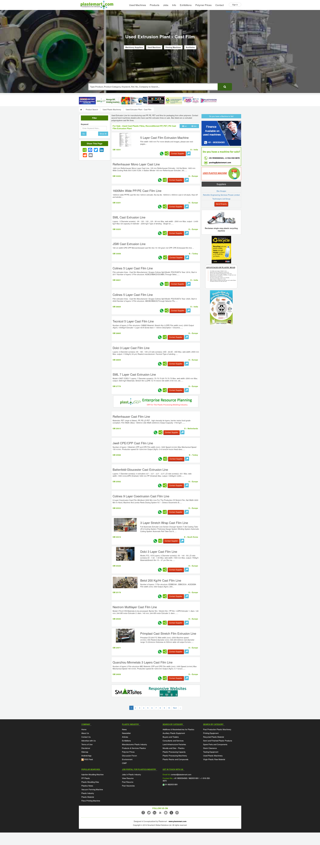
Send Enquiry (221, 204)
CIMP (124, 763)
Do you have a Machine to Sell (221, 116)
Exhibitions (186, 5)
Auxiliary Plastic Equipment (174, 733)
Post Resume (127, 782)
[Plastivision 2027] (208, 100)
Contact (219, 5)
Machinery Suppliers (134, 47)
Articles (125, 737)
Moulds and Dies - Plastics (173, 748)
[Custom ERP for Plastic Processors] (113, 100)
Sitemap (84, 752)
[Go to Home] (81, 109)
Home (83, 729)
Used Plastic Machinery (112, 109)
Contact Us (86, 737)
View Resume (128, 778)
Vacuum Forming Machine (92, 789)
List (185, 126)
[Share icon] (85, 150)
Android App (86, 755)
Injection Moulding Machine (92, 774)
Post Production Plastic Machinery (217, 729)
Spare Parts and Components (215, 744)
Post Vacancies (128, 785)
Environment (127, 759)
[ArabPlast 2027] (138, 100)
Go (83, 133)
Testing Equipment (210, 752)
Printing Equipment (210, 733)
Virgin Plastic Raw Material (214, 759)
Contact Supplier (177, 153)
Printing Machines (173, 47)
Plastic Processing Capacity (174, 752)
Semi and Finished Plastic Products (217, 740)
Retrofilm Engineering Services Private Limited (221, 195)
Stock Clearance (210, 748)
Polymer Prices (203, 5)
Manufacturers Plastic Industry (134, 744)
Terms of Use (86, 744)
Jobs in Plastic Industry (131, 774)
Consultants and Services (173, 740)
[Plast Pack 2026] (191, 100)
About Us (85, 733)
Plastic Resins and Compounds (175, 759)
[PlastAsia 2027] (87, 100)
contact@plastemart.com (180, 774)
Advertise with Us (88, 740)
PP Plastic (85, 778)
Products (154, 5)
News (124, 729)
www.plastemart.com (177, 821)
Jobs (165, 5)
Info (174, 5)
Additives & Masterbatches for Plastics (178, 729)
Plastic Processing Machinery (175, 755)
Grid (194, 126)
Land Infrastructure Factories (174, 744)
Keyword (84, 124)
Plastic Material (87, 797)
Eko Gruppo (221, 191)
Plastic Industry (87, 793)
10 (169, 708)
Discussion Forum (129, 755)
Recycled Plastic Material (213, 737)
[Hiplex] (156, 100)
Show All (103, 133)
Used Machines (137, 5)
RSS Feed (88, 759)
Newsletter (126, 733)
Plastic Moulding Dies (90, 782)
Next (175, 708)
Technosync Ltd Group (221, 198)
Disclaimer (85, 748)
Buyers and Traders (171, 737)
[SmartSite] (156, 691)
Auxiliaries (190, 47)
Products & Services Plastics (134, 748)
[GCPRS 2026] (173, 100)
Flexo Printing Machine (90, 800)
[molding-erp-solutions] (156, 401)
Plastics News (87, 785)
